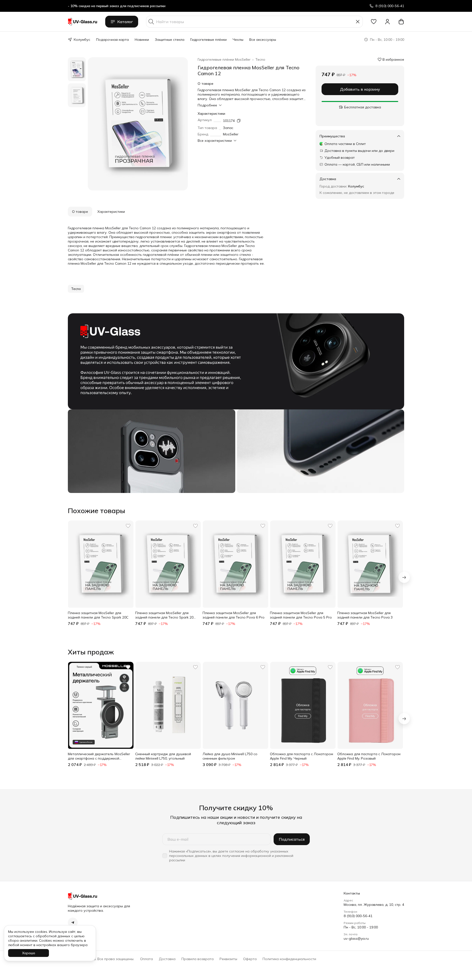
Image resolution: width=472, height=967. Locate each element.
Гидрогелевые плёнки (208, 39)
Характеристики (111, 211)
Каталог (125, 21)
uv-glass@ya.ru (356, 938)
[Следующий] (404, 577)
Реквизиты (228, 959)
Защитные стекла (169, 39)
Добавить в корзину (360, 89)
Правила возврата (197, 959)
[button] (374, 22)
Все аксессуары (262, 39)
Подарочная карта (112, 39)
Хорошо (28, 953)
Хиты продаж (91, 652)
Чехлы (238, 39)
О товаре (80, 211)
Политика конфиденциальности (289, 959)
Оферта (250, 959)
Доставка (167, 959)
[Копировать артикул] (239, 121)
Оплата (146, 959)
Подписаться (292, 839)
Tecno (260, 59)
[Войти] (387, 22)
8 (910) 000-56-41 (358, 916)
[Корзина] (401, 22)
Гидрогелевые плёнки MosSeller (224, 59)
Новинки (142, 39)
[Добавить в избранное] (128, 525)
